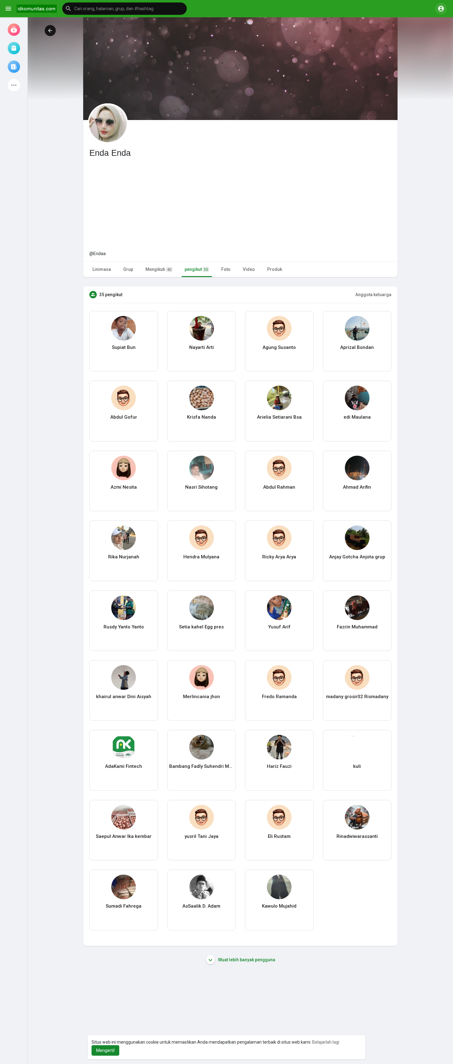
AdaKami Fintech (123, 766)
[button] (124, 8)
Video (249, 269)
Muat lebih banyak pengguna (246, 959)
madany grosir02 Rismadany (357, 696)
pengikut (196, 269)
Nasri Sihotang (201, 487)
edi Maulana (357, 417)
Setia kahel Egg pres (201, 627)
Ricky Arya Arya (279, 557)
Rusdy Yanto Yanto (124, 627)
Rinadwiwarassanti (357, 836)
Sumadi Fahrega (123, 906)
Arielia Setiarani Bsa (279, 417)
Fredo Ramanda (279, 696)
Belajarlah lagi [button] (325, 1042)
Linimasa (101, 269)
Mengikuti (158, 269)
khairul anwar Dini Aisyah (123, 696)
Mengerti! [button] (105, 1050)
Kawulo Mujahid (279, 906)
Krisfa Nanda (201, 417)
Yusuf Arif (279, 627)
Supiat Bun (124, 347)
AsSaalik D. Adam (201, 906)
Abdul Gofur (123, 417)
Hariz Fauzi (279, 766)
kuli (357, 766)
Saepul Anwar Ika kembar (124, 836)
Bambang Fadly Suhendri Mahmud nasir (201, 766)
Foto (226, 269)
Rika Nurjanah (123, 557)
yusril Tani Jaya (201, 836)
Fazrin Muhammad (357, 627)
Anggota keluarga (373, 294)
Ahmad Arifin (357, 487)
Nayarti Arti (201, 347)
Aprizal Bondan (357, 347)
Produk (274, 269)
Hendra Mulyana (201, 557)
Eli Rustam (279, 836)
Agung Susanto (279, 347)
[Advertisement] (240, 204)
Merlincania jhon (201, 696)
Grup (128, 269)
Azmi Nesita (124, 487)
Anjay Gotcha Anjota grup (357, 557)
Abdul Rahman (279, 487)
